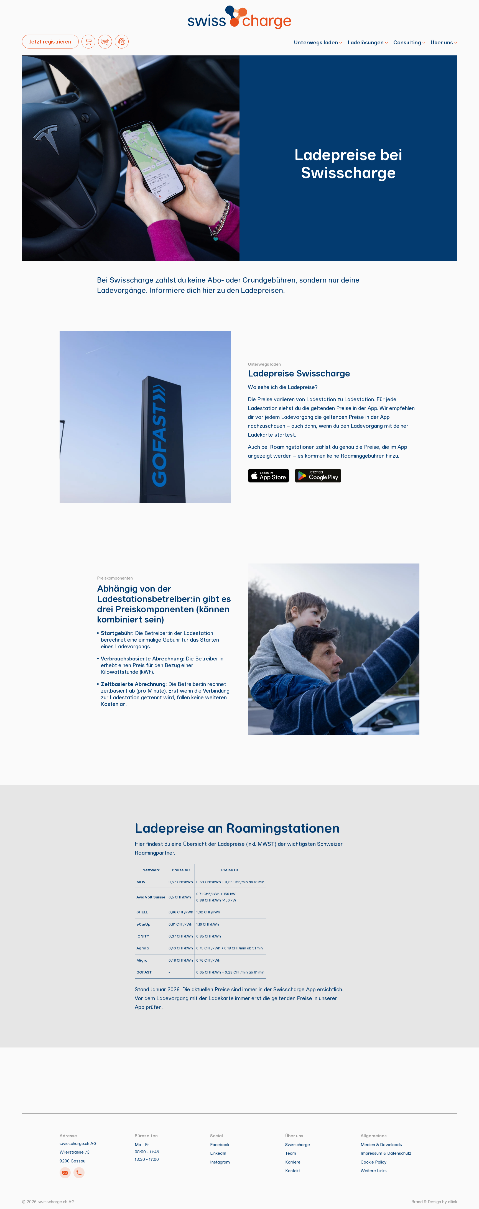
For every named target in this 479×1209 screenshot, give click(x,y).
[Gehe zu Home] (239, 17)
